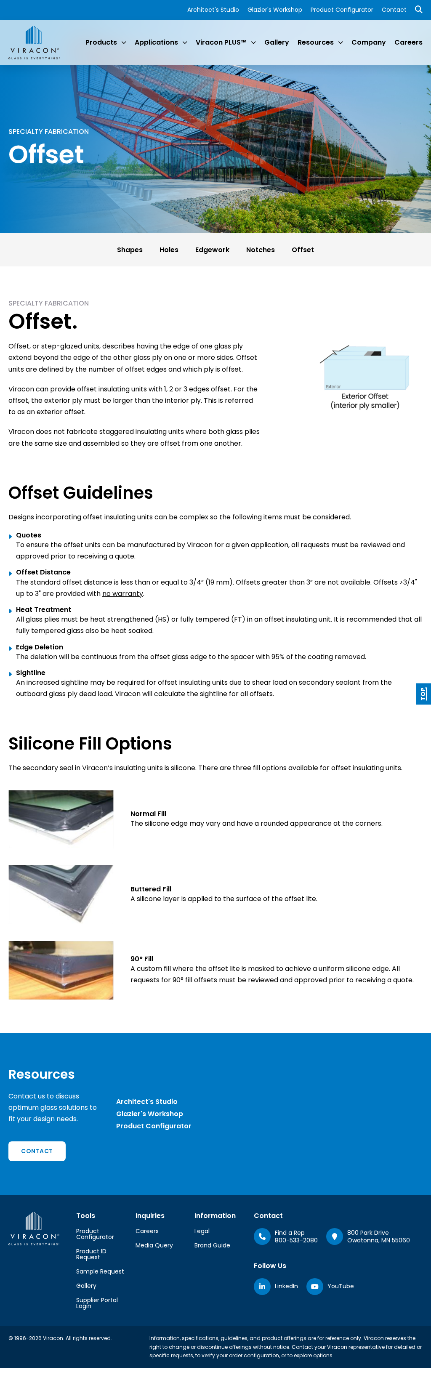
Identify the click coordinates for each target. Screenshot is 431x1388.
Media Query (154, 1245)
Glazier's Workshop (274, 9)
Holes (169, 250)
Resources (316, 42)
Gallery (276, 42)
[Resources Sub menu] (340, 42)
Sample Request (100, 1271)
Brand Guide (212, 1245)
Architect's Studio (213, 9)
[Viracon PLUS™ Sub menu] (253, 42)
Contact (394, 9)
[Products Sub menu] (123, 42)
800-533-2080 (296, 1240)
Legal (202, 1231)
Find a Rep (290, 1232)
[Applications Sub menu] (184, 42)
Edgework (212, 250)
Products (101, 42)
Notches (260, 250)
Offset (303, 250)
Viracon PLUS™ (221, 42)
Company (368, 42)
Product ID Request (91, 1254)
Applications (156, 42)
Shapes (130, 250)
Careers (408, 42)
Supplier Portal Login (97, 1303)
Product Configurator (342, 9)
